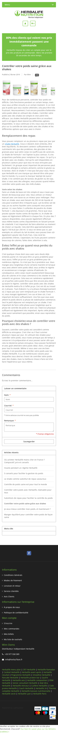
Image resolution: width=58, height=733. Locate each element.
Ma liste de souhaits (13, 639)
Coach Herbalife (26, 688)
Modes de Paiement (13, 580)
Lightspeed (18, 707)
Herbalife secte (9, 693)
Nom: (7, 395)
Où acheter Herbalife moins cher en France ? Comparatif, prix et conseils (24, 461)
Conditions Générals (13, 575)
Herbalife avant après (31, 672)
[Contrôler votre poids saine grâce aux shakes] (29, 88)
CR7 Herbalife (29, 669)
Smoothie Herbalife (41, 675)
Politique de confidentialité (16, 612)
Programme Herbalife (21, 675)
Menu (7, 4)
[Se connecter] (26, 23)
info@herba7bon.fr (13, 659)
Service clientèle (11, 591)
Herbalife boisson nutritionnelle (35, 691)
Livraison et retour (12, 586)
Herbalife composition (37, 680)
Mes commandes (11, 628)
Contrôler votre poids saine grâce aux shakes (26, 67)
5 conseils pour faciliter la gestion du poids (23, 473)
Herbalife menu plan (11, 669)
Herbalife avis (19, 680)
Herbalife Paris (39, 693)
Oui (22, 729)
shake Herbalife (12, 144)
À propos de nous (12, 607)
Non (26, 729)
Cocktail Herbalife (12, 672)
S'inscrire (8, 623)
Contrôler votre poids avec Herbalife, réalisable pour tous (28, 491)
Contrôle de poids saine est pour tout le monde (25, 484)
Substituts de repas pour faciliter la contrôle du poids (28, 498)
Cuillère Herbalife (39, 685)
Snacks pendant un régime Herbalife (20, 468)
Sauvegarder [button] (29, 441)
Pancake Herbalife (10, 677)
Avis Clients (9, 596)
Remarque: (10, 420)
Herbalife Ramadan (46, 669)
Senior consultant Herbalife (25, 683)
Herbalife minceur (21, 685)
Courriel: (9, 405)
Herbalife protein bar (30, 677)
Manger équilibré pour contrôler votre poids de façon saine (28, 515)
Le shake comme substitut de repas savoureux (25, 479)
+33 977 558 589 (12, 654)
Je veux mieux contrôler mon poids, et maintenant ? (27, 509)
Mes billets (9, 634)
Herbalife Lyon (24, 693)
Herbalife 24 (41, 688)
